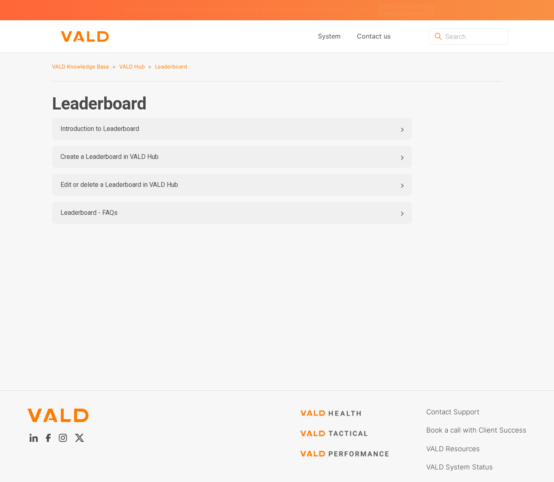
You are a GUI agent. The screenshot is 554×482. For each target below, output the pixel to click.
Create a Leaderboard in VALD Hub (109, 157)
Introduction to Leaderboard (99, 129)
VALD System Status (459, 467)
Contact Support (452, 412)
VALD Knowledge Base (80, 66)
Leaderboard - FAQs (89, 212)
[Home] (85, 36)
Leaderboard (171, 66)
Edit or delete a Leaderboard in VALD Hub (119, 185)
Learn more (391, 10)
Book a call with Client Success (476, 430)
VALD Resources (453, 449)
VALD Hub (132, 66)
